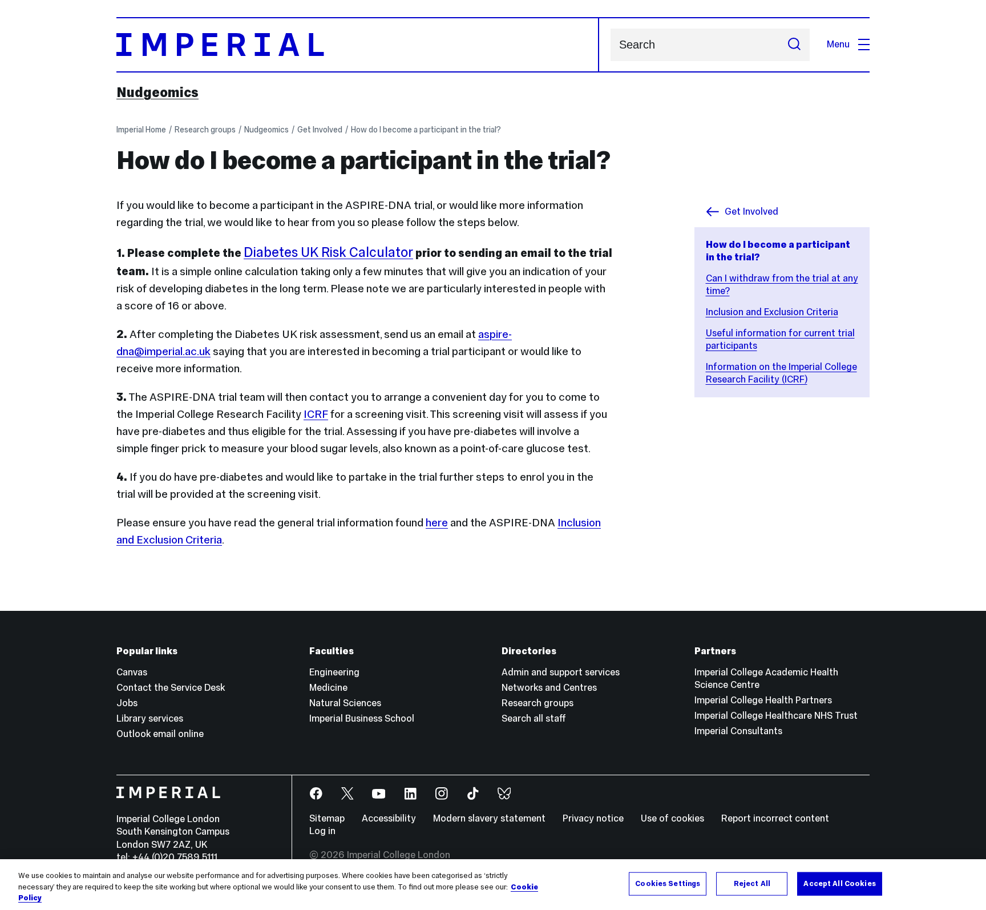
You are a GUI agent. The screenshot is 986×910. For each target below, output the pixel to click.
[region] (493, 884)
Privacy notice (593, 818)
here (437, 522)
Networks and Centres (549, 688)
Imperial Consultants (738, 731)
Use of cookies (672, 818)
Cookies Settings (667, 883)
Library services (149, 718)
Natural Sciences (345, 703)
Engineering (334, 672)
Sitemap (327, 818)
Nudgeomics (157, 92)
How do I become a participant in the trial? (426, 129)
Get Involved (319, 129)
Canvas (131, 672)
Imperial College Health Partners (763, 700)
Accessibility (389, 818)
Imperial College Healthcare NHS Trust (776, 716)
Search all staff (534, 718)
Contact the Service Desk (170, 688)
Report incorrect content (775, 818)
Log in (322, 831)
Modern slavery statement (489, 818)
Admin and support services (561, 672)
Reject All (752, 883)
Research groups (205, 129)
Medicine (328, 688)
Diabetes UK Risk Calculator (328, 252)
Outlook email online (160, 734)
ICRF (316, 414)
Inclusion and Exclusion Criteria (772, 312)
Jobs (127, 703)
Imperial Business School (361, 718)
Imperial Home (141, 129)
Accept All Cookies (839, 883)
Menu (838, 44)
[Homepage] (357, 45)
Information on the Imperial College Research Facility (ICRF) (781, 373)
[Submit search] (794, 45)
